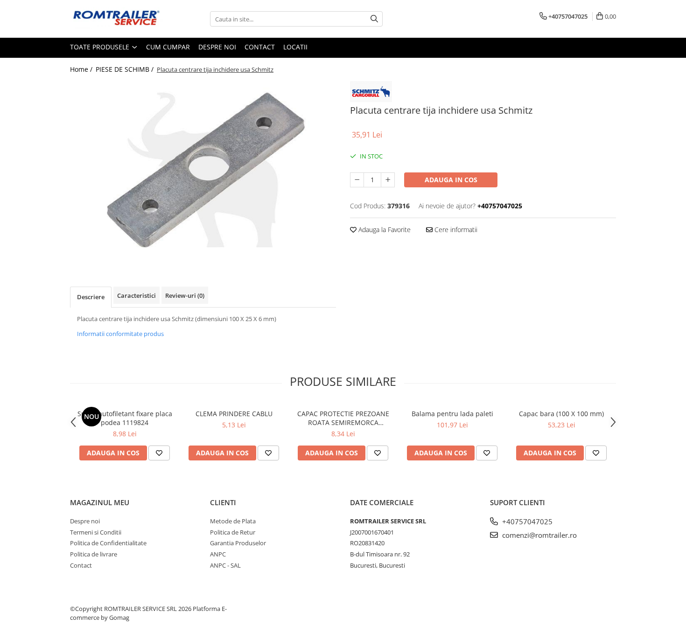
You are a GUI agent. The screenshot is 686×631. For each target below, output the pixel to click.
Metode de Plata (233, 521)
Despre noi (217, 46)
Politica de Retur (232, 532)
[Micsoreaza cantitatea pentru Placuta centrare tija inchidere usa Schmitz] (357, 179)
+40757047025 (526, 521)
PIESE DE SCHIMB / (125, 69)
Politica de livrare (93, 554)
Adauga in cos (451, 179)
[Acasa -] (116, 19)
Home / (82, 69)
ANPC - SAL (225, 565)
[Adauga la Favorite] (159, 453)
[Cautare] (374, 19)
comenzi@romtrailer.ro (538, 535)
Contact (260, 46)
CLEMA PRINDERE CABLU (234, 413)
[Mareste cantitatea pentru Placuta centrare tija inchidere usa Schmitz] (388, 179)
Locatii (295, 46)
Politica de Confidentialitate (108, 543)
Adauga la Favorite (384, 229)
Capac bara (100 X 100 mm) (561, 413)
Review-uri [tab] (184, 295)
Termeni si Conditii (95, 532)
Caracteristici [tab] (136, 295)
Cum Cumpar (168, 46)
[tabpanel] (203, 169)
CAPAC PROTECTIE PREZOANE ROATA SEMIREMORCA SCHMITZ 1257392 (343, 418)
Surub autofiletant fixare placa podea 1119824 (124, 418)
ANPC (218, 554)
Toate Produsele (100, 46)
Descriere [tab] (91, 297)
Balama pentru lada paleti (452, 413)
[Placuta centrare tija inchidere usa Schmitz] (203, 169)
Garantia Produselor (238, 543)
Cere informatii (455, 229)
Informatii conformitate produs (120, 333)
